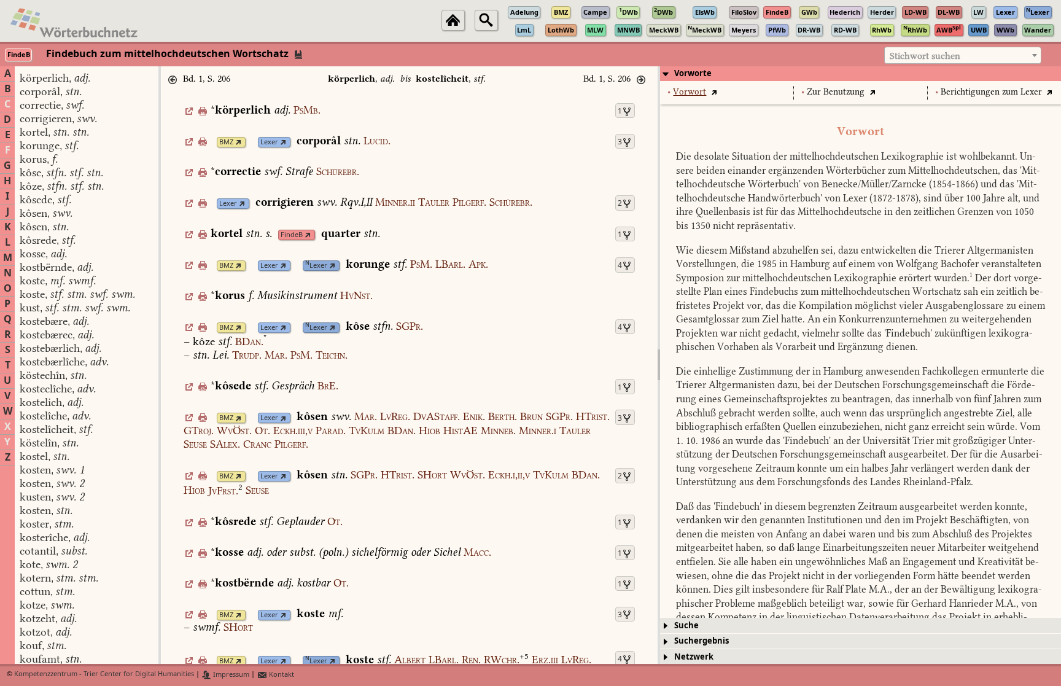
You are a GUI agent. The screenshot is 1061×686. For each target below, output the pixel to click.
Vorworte (693, 73)
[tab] (860, 73)
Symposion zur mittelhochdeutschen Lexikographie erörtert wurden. (824, 278)
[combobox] (962, 55)
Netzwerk (693, 657)
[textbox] (963, 55)
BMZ (226, 142)
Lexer (269, 142)
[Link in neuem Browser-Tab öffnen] (238, 142)
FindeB (292, 235)
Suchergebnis (701, 641)
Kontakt (280, 674)
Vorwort (689, 92)
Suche (686, 625)
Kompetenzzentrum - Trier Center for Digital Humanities (104, 674)
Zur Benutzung (836, 92)
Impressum (230, 674)
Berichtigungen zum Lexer (991, 92)
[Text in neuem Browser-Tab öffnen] (714, 92)
